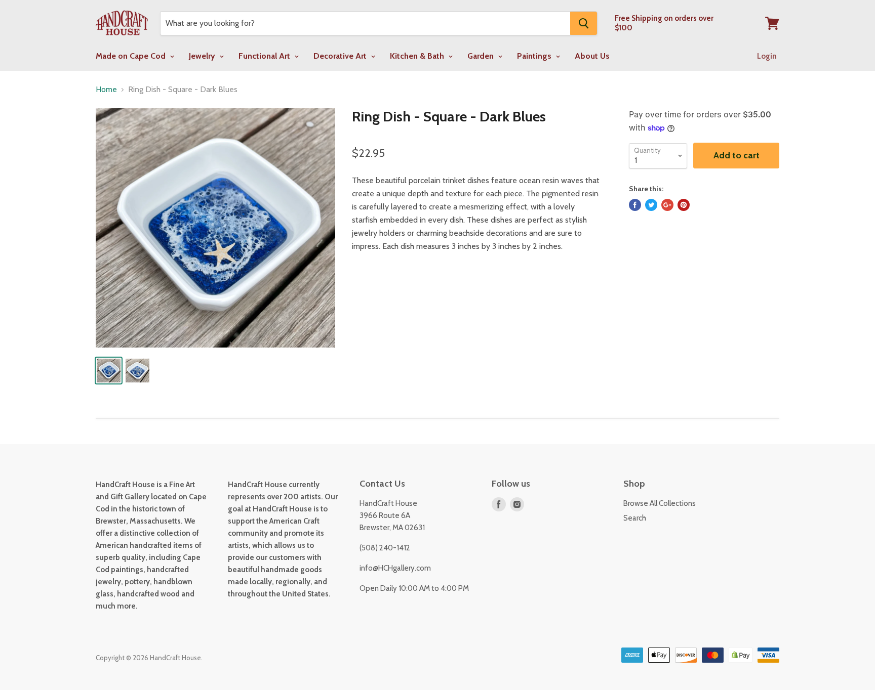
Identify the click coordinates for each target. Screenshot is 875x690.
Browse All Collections (659, 503)
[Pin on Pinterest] (684, 205)
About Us (592, 56)
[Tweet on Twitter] (651, 205)
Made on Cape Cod (132, 56)
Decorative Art (341, 56)
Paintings (535, 56)
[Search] (583, 23)
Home (106, 89)
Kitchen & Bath (418, 56)
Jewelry (203, 56)
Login (767, 56)
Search (634, 518)
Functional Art (265, 56)
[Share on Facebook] (635, 205)
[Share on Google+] (667, 205)
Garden (481, 56)
